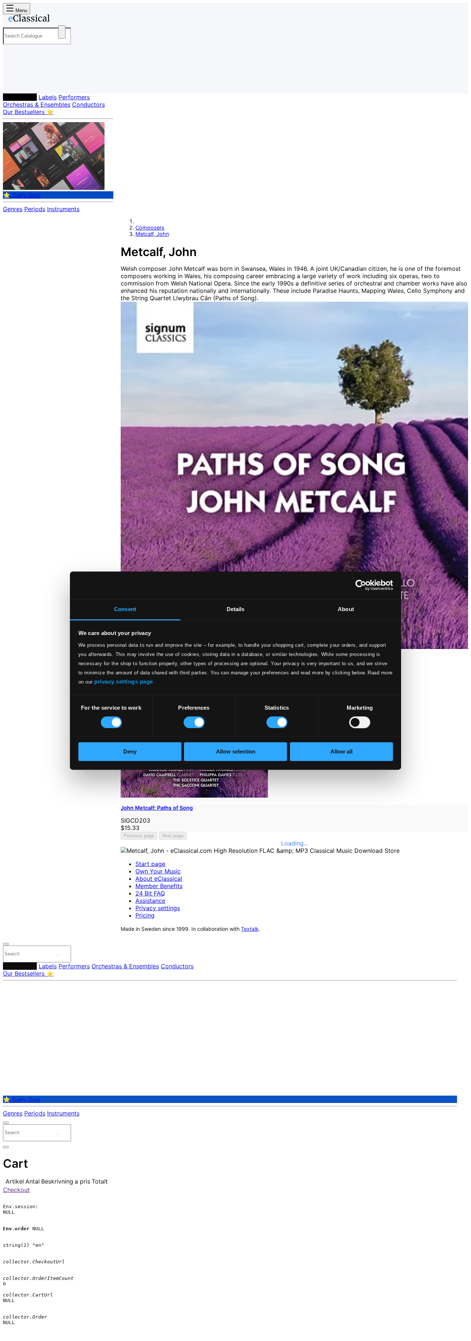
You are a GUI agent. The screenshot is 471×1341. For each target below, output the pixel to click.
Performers (74, 97)
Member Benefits (159, 886)
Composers (20, 97)
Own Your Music (158, 871)
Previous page (139, 835)
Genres (12, 209)
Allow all (341, 752)
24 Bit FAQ (150, 893)
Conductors (88, 104)
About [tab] (346, 609)
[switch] (194, 722)
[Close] (6, 944)
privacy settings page (123, 681)
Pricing (145, 915)
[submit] (58, 955)
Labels (48, 97)
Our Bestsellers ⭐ (28, 112)
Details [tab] (236, 609)
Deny (130, 752)
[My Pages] (16, 82)
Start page (150, 864)
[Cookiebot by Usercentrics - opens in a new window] (361, 584)
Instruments (63, 209)
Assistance (150, 900)
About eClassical (158, 878)
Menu (20, 10)
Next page (173, 835)
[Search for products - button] (61, 32)
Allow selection (235, 752)
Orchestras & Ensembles (36, 104)
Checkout (16, 1189)
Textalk (250, 929)
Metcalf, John (152, 234)
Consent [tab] (125, 609)
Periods (34, 209)
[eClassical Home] (62, 19)
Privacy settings (157, 908)
